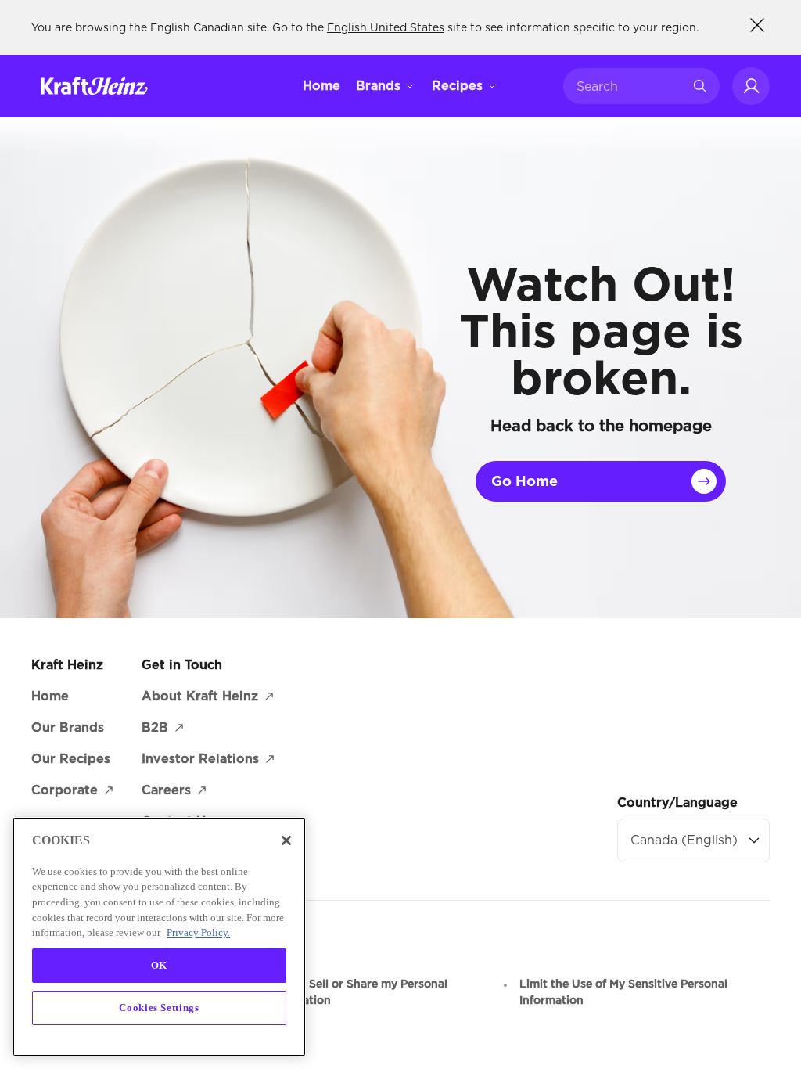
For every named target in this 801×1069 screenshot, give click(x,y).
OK (159, 965)
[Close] (286, 840)
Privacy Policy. (198, 932)
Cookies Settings (159, 1007)
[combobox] (630, 86)
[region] (159, 936)
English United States (385, 27)
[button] (751, 86)
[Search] (700, 86)
